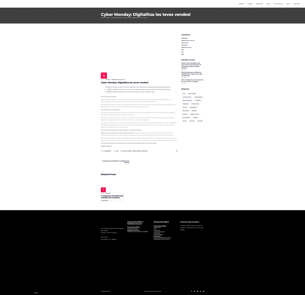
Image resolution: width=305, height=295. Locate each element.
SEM (182, 49)
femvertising (195, 103)
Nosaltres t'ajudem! (106, 146)
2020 (184, 93)
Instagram (186, 110)
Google (185, 107)
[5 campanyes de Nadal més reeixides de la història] (113, 185)
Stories (195, 117)
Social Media (186, 117)
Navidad (145, 151)
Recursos (184, 45)
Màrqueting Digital (118, 79)
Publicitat (185, 42)
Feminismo (185, 103)
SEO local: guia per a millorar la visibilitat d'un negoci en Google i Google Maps (191, 74)
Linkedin (194, 110)
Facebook (198, 100)
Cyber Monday (136, 151)
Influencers (193, 107)
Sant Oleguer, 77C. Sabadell (108, 239)
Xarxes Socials (186, 47)
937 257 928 (104, 237)
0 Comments (107, 151)
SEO (182, 52)
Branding (184, 38)
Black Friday (127, 151)
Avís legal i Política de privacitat (152, 291)
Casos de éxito (187, 97)
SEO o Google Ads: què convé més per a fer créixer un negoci (192, 80)
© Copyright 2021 (105, 291)
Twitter (192, 121)
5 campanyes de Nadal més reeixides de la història (112, 197)
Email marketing (187, 100)
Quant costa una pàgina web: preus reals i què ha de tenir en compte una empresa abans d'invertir (191, 65)
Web (182, 54)
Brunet (108, 79)
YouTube (200, 121)
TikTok (185, 121)
